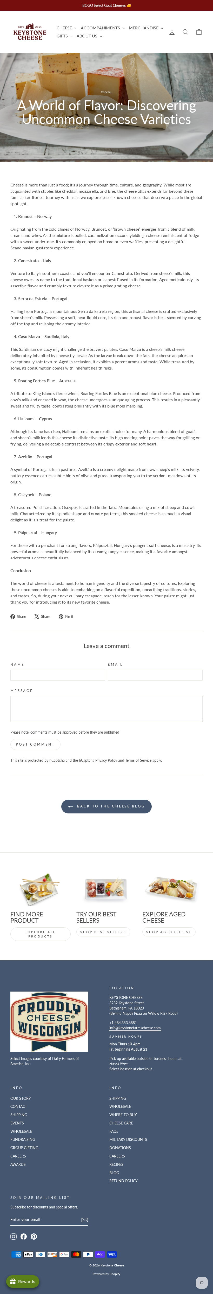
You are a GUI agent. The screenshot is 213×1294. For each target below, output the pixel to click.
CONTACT (18, 1106)
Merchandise (144, 27)
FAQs (113, 1131)
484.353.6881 (126, 1023)
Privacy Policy (106, 760)
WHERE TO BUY (123, 1115)
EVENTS (17, 1123)
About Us (87, 35)
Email (115, 664)
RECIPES (116, 1164)
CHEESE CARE (121, 1123)
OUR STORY (20, 1098)
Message (21, 691)
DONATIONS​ (120, 1148)
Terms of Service (138, 760)
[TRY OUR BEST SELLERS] (106, 889)
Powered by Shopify (106, 1274)
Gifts (63, 35)
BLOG (114, 1173)
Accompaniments (101, 27)
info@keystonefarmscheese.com (135, 1028)
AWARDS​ (18, 1164)
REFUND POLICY (123, 1181)
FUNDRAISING (22, 1139)
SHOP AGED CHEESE (169, 932)
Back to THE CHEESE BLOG (110, 806)
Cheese (65, 27)
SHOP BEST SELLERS (103, 932)
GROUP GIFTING (24, 1148)
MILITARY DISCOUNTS (128, 1139)
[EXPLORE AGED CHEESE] (172, 889)
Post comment (35, 744)
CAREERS (18, 1156)
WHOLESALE (21, 1131)
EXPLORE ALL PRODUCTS (40, 934)
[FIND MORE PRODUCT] (40, 889)
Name (17, 664)
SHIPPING (18, 1115)
